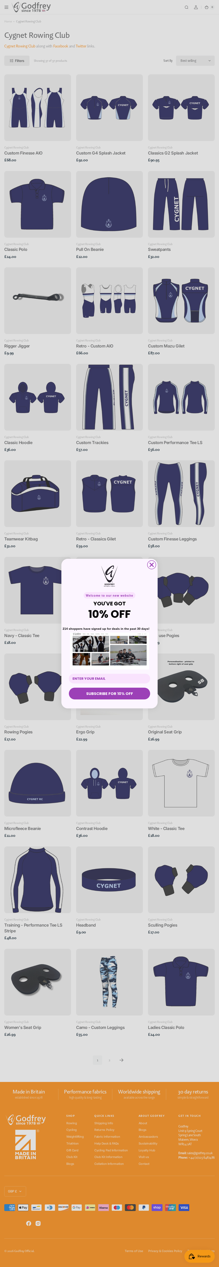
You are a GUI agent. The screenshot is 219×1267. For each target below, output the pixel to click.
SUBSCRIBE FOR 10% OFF (109, 693)
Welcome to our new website (109, 595)
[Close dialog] (151, 565)
